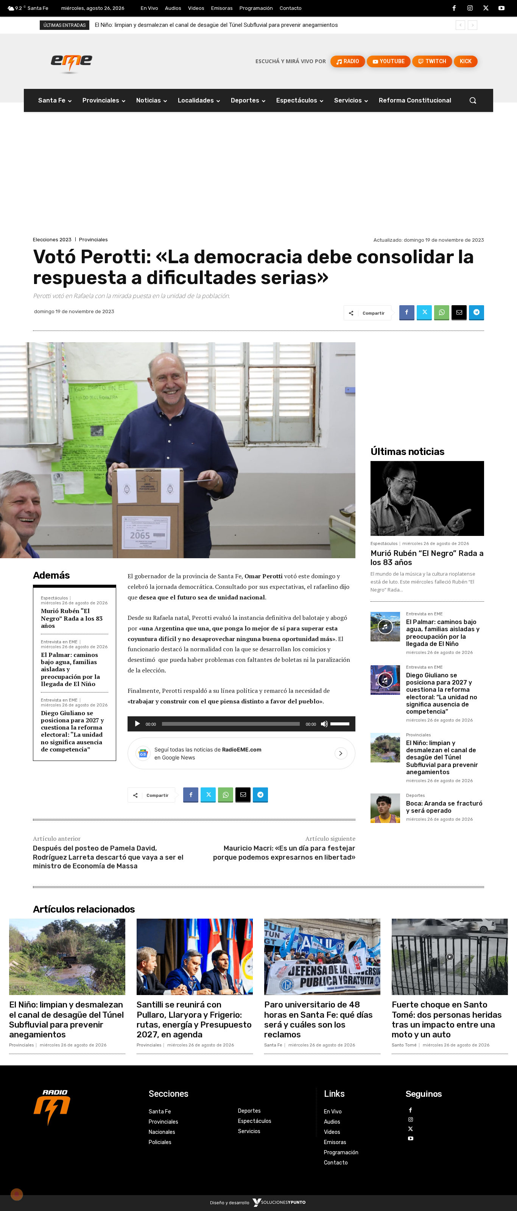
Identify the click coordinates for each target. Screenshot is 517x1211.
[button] (472, 100)
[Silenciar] (324, 724)
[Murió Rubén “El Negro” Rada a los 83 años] (427, 498)
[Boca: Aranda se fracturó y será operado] (385, 808)
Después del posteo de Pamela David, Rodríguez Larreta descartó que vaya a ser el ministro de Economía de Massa (108, 857)
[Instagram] (470, 9)
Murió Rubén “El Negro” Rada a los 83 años (72, 618)
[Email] (459, 312)
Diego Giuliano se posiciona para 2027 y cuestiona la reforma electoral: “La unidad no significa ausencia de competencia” (72, 731)
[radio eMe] (85, 1107)
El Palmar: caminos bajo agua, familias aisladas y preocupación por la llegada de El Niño (443, 632)
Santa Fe (273, 1045)
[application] (241, 723)
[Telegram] (476, 312)
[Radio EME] (71, 61)
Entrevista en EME (59, 642)
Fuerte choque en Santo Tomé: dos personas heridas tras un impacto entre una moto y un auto (447, 1020)
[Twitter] (486, 9)
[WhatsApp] (441, 312)
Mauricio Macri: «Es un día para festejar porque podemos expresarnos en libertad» (284, 852)
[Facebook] (454, 9)
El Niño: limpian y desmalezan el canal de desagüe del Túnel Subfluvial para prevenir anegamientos (216, 25)
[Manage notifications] (17, 1194)
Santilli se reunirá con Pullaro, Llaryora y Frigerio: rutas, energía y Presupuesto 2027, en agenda (194, 1020)
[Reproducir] (137, 724)
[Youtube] (501, 9)
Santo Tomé (404, 1045)
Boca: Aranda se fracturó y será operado (444, 807)
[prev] (460, 25)
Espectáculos (54, 598)
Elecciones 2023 (52, 239)
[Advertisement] (258, 178)
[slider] (341, 723)
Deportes (415, 795)
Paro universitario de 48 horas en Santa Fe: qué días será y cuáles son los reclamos (318, 1020)
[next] (472, 25)
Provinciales (93, 239)
